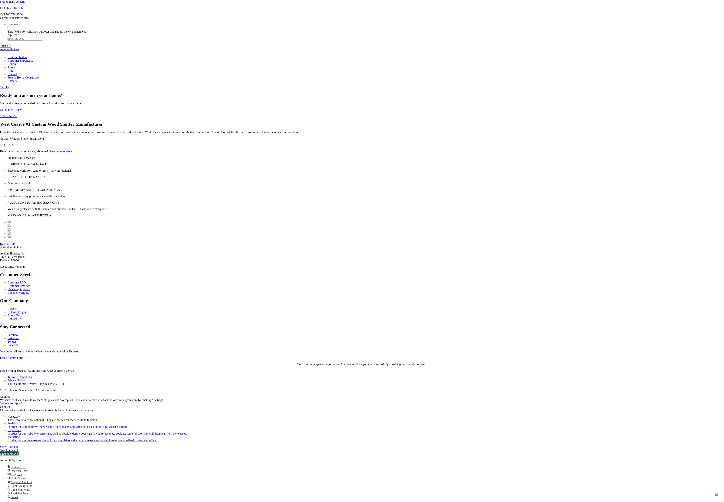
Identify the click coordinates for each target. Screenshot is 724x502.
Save (3, 446)
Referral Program (18, 312)
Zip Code (13, 35)
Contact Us (14, 318)
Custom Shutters (17, 57)
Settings (5, 403)
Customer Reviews (19, 285)
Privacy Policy (16, 380)
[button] (9, 453)
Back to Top (7, 243)
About (11, 67)
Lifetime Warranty (18, 292)
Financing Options (19, 289)
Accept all (16, 403)
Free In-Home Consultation (24, 77)
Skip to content (9, 450)
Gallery (12, 64)
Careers (12, 81)
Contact (12, 74)
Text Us (4, 87)
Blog (10, 70)
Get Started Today (11, 109)
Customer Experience (20, 60)
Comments (14, 24)
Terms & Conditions (20, 377)
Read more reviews (60, 151)
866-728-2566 (14, 8)
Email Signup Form (11, 357)
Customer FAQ (17, 282)
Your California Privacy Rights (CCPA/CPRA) (36, 383)
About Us (13, 315)
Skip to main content (12, 1)
